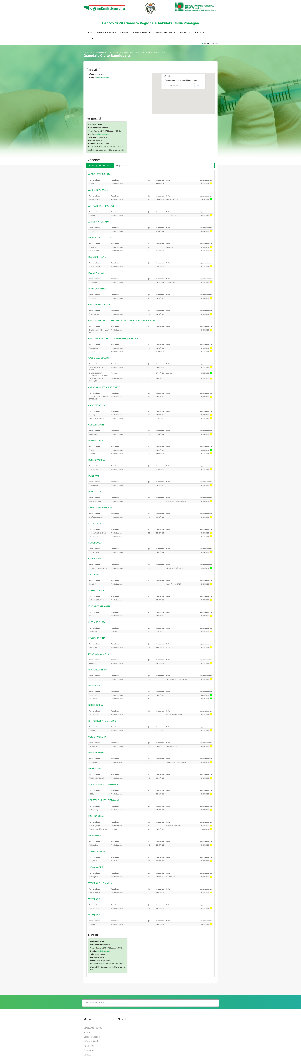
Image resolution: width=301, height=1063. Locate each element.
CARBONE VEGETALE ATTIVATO (104, 387)
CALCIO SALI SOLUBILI (99, 358)
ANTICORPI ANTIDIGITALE (101, 206)
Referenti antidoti (165, 32)
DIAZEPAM (93, 476)
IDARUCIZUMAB (96, 590)
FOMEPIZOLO (95, 543)
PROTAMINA (94, 835)
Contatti (92, 38)
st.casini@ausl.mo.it (102, 77)
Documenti (200, 32)
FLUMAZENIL (94, 523)
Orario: (91, 131)
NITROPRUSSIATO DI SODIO (102, 721)
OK (198, 85)
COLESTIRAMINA (96, 424)
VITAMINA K (94, 915)
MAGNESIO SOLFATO (98, 654)
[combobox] (164, 165)
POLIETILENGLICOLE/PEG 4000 (103, 800)
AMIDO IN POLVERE (98, 190)
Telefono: (90, 74)
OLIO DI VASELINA (97, 737)
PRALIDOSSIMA (96, 816)
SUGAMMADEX (95, 867)
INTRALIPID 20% (96, 622)
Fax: (90, 140)
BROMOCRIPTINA (97, 288)
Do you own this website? (172, 85)
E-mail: (91, 134)
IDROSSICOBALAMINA (99, 606)
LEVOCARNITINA (96, 638)
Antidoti (124, 32)
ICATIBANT (93, 574)
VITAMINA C (94, 899)
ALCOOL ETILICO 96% (99, 174)
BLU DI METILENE (97, 257)
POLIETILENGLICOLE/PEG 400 (103, 784)
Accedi (206, 43)
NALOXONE (94, 685)
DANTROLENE (95, 440)
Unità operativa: (94, 128)
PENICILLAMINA (96, 752)
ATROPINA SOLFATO (98, 222)
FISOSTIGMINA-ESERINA (100, 507)
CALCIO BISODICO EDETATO (102, 304)
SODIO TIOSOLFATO (98, 851)
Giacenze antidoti (141, 32)
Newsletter (185, 32)
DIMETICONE (94, 491)
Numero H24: (93, 144)
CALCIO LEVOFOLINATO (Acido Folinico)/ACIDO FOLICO (115, 338)
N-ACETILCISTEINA (97, 669)
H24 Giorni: (92, 147)
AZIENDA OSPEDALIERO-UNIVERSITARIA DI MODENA (124, 52)
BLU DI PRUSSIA (96, 273)
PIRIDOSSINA (94, 768)
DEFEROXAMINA (96, 460)
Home (90, 32)
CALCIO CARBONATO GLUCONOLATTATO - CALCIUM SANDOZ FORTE (122, 320)
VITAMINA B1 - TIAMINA (100, 883)
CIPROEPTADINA (96, 405)
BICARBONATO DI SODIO (100, 237)
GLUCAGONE (94, 558)
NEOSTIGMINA (95, 705)
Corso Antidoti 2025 (106, 32)
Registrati (214, 43)
